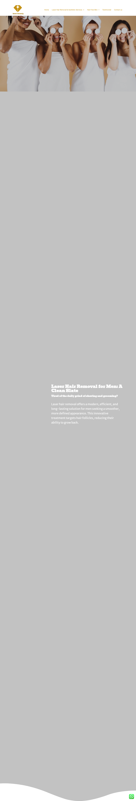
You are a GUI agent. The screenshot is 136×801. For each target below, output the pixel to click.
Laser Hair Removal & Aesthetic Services (67, 10)
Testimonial (106, 10)
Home (46, 10)
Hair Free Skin (92, 10)
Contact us (118, 10)
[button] (68, 9)
